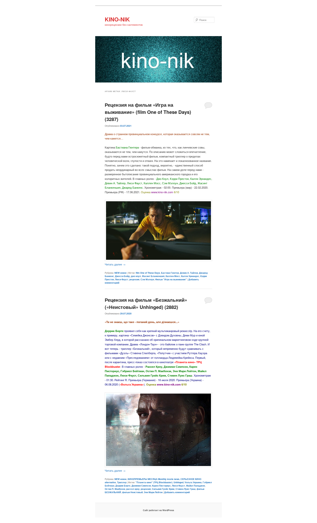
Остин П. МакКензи (115, 489)
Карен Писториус (161, 485)
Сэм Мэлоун (147, 279)
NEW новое (120, 272)
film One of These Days (148, 272)
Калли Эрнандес (190, 276)
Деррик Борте (122, 485)
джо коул (136, 276)
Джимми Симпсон (141, 485)
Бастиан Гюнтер (170, 272)
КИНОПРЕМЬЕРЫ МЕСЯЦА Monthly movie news (153, 479)
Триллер (121, 482)
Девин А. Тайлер (189, 272)
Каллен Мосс (173, 276)
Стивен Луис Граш (186, 489)
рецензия (134, 279)
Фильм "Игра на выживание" (171, 279)
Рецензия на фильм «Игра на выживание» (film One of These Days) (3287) (148, 111)
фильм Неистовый (132, 492)
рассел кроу (133, 489)
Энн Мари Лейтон (153, 492)
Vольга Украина (193, 482)
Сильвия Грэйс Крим (163, 489)
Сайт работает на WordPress (158, 510)
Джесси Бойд (122, 276)
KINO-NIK (117, 19)
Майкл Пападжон (195, 485)
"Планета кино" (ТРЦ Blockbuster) (154, 482)
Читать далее (115, 264)
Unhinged (178, 482)
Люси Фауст (121, 279)
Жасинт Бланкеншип (153, 276)
